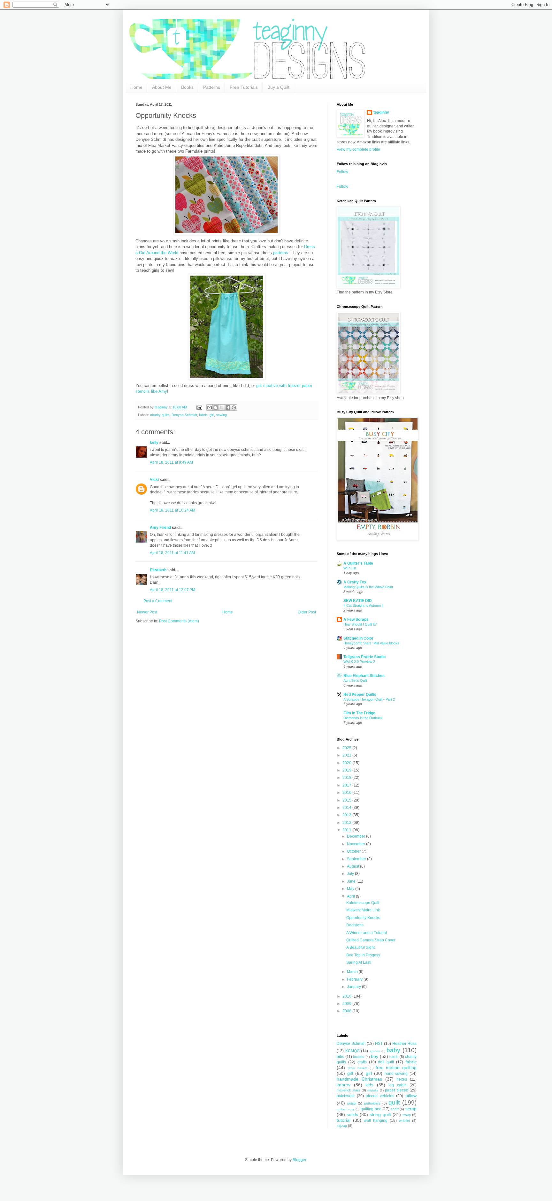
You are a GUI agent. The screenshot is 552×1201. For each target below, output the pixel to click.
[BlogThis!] (215, 407)
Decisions (355, 925)
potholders (372, 1103)
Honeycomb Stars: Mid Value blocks (371, 643)
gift (350, 1073)
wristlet (404, 1120)
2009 (347, 1003)
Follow (342, 172)
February (355, 979)
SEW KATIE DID (357, 600)
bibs (340, 1056)
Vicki (154, 479)
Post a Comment (157, 601)
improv (343, 1084)
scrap (411, 1108)
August (353, 866)
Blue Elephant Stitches (364, 675)
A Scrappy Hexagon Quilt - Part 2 (369, 699)
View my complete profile (358, 149)
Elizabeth (158, 570)
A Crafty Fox (354, 582)
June (351, 881)
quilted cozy (346, 1109)
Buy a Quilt (278, 87)
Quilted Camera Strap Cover (370, 940)
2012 (347, 822)
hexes (401, 1079)
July (351, 873)
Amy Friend (160, 527)
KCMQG (352, 1051)
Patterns (211, 87)
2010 (347, 996)
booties (358, 1057)
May (351, 888)
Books (187, 87)
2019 (347, 770)
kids (369, 1084)
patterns (280, 252)
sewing (221, 415)
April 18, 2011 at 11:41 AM (172, 553)
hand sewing (396, 1073)
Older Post (307, 612)
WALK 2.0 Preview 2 (359, 662)
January (354, 986)
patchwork (346, 1096)
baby (393, 1050)
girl (212, 415)
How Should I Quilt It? (360, 624)
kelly (154, 442)
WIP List (349, 568)
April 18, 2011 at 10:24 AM (172, 510)
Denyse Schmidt (184, 415)
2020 (347, 763)
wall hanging (375, 1120)
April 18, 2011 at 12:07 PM (172, 590)
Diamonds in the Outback (363, 718)
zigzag (342, 1126)
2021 (347, 755)
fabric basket (358, 1068)
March (353, 971)
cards (393, 1057)
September (357, 859)
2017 (347, 785)
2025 (347, 748)
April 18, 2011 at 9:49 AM (171, 462)
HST (379, 1043)
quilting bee (371, 1109)
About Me (162, 87)
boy (374, 1056)
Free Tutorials (244, 87)
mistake (373, 1090)
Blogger (299, 1160)
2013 (347, 815)
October (354, 851)
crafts (362, 1062)
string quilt (380, 1114)
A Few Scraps (356, 619)
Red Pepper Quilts (359, 694)
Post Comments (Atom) (179, 621)
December (356, 836)
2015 (347, 800)
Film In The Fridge (359, 713)
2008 (347, 1011)
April (351, 896)
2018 (347, 777)
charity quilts (160, 415)
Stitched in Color (358, 638)
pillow (411, 1095)
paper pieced (396, 1090)
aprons (375, 1051)
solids (352, 1114)
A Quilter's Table (358, 563)
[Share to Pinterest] (234, 407)
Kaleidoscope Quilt (362, 903)
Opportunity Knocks (363, 918)
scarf (395, 1109)
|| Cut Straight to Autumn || (363, 605)
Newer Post (147, 612)
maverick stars (348, 1090)
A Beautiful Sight (360, 947)
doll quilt (386, 1062)
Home (136, 87)
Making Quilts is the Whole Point (368, 587)
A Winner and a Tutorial (366, 933)
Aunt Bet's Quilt (355, 680)
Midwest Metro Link (363, 910)
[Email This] (209, 407)
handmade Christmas (359, 1079)
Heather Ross (404, 1043)
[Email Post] (199, 407)
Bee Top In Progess (363, 955)
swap (406, 1115)
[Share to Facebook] (228, 407)
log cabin (397, 1085)
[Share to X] (221, 407)
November (356, 844)
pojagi (351, 1103)
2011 (347, 830)
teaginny (381, 112)
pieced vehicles (380, 1096)
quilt (394, 1102)
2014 (347, 807)
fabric (203, 415)
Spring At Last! (358, 962)
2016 (347, 792)
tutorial (343, 1120)
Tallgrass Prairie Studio (364, 657)
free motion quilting (396, 1067)
